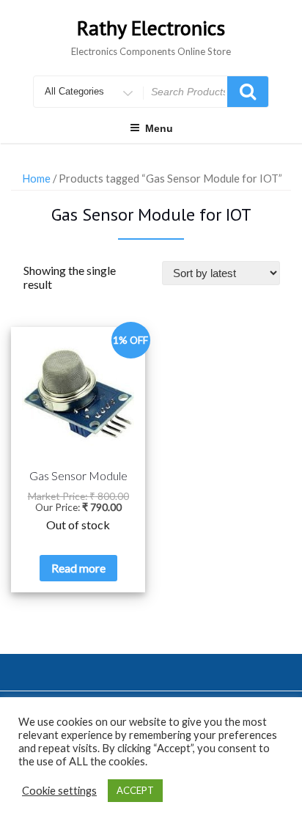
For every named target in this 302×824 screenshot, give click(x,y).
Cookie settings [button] (59, 790)
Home (36, 178)
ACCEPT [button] (135, 790)
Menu (159, 128)
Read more (78, 568)
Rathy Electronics (151, 27)
